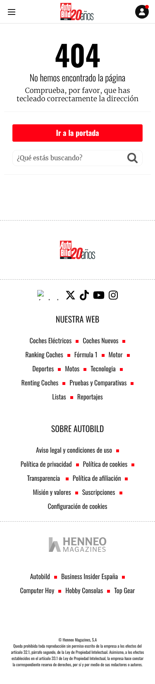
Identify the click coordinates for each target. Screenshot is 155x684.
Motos (72, 368)
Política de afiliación (97, 478)
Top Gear (124, 590)
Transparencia (44, 478)
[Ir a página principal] (76, 11)
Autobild (40, 576)
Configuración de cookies (77, 506)
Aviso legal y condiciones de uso (74, 450)
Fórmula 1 (86, 354)
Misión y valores (52, 492)
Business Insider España (89, 576)
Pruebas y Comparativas (97, 382)
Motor (116, 354)
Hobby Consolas (84, 590)
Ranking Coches (44, 354)
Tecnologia (103, 368)
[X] (70, 295)
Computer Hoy (37, 590)
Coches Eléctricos (51, 340)
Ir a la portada (77, 133)
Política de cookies (105, 464)
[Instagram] (113, 295)
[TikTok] (84, 295)
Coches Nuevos (100, 340)
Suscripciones (98, 492)
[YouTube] (99, 295)
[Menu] (11, 11)
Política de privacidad (46, 464)
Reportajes (90, 396)
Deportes (43, 368)
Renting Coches (40, 382)
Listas (59, 396)
